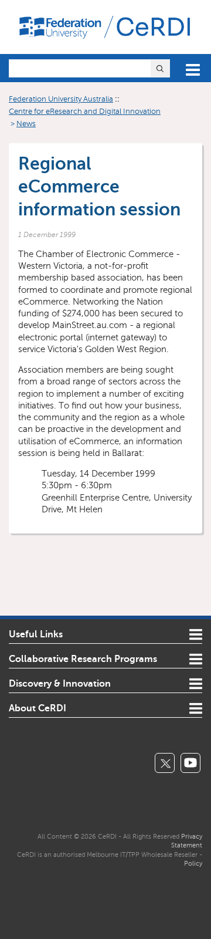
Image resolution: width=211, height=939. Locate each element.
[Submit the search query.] (160, 68)
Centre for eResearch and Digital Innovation (85, 111)
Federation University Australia (61, 99)
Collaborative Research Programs (83, 659)
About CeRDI (37, 708)
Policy (193, 863)
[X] (165, 763)
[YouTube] (190, 763)
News (26, 124)
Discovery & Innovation (60, 683)
